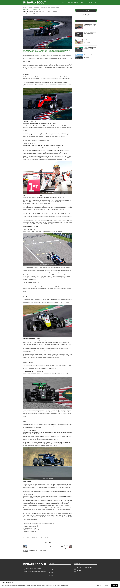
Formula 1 (51, 567)
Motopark (40, 537)
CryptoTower (26, 537)
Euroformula (36, 7)
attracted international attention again (45, 502)
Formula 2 (64, 2)
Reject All (106, 585)
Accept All (115, 585)
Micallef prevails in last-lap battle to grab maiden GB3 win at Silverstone (90, 41)
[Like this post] (45, 542)
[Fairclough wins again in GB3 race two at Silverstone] (79, 49)
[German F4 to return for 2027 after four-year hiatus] (79, 34)
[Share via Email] (50, 542)
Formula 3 (70, 2)
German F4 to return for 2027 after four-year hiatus (90, 33)
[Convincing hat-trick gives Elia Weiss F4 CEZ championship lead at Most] (79, 26)
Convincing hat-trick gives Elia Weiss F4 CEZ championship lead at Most (90, 26)
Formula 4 (76, 2)
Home (24, 7)
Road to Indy (83, 2)
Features (90, 2)
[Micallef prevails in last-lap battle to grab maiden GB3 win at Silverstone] (79, 41)
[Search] (96, 2)
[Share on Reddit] (49, 542)
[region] (60, 584)
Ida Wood (29, 13)
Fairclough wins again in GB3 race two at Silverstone (90, 48)
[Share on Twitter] (47, 542)
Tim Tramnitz (47, 537)
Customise (98, 585)
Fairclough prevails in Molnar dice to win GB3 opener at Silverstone (90, 56)
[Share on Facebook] (46, 542)
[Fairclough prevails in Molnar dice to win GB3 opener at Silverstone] (79, 56)
